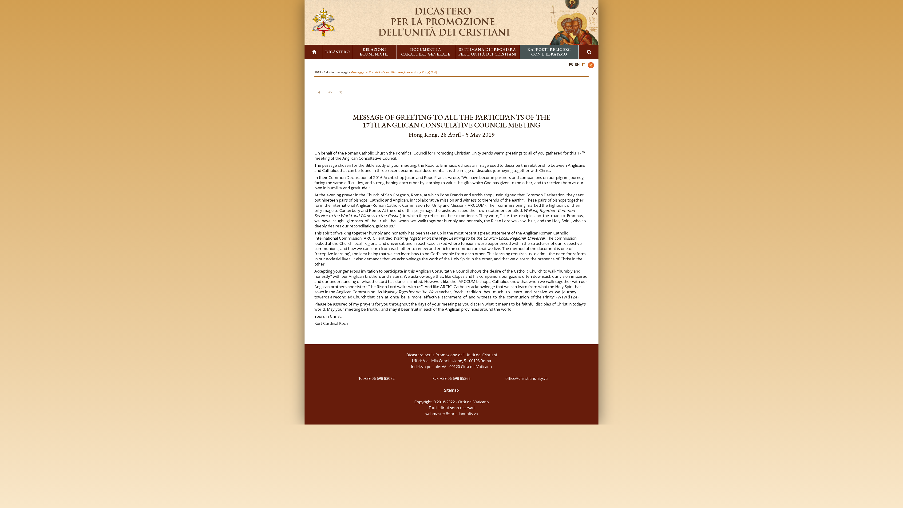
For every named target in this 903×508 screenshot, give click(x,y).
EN (577, 64)
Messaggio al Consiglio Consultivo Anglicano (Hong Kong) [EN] (393, 72)
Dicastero (337, 51)
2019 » (319, 72)
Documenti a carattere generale (425, 52)
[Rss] (591, 65)
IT (583, 64)
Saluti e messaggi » (337, 72)
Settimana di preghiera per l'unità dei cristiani (487, 52)
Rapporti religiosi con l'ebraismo (549, 52)
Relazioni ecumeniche (374, 52)
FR (571, 64)
